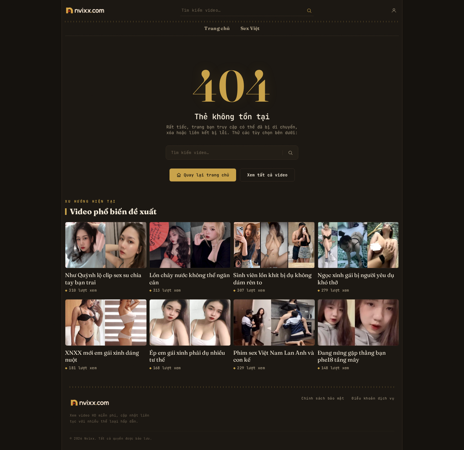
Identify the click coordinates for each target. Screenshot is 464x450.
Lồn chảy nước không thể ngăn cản (189, 279)
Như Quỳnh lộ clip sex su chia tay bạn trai (103, 279)
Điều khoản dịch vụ (373, 398)
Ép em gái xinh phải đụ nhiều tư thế (187, 356)
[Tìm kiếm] (309, 10)
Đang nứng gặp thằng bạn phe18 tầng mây (352, 356)
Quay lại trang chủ (206, 175)
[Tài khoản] (394, 10)
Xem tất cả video (267, 175)
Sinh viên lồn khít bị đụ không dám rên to (272, 279)
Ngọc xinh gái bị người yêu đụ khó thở (356, 279)
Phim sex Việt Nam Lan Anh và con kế (273, 356)
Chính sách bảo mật (322, 398)
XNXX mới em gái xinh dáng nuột (102, 356)
